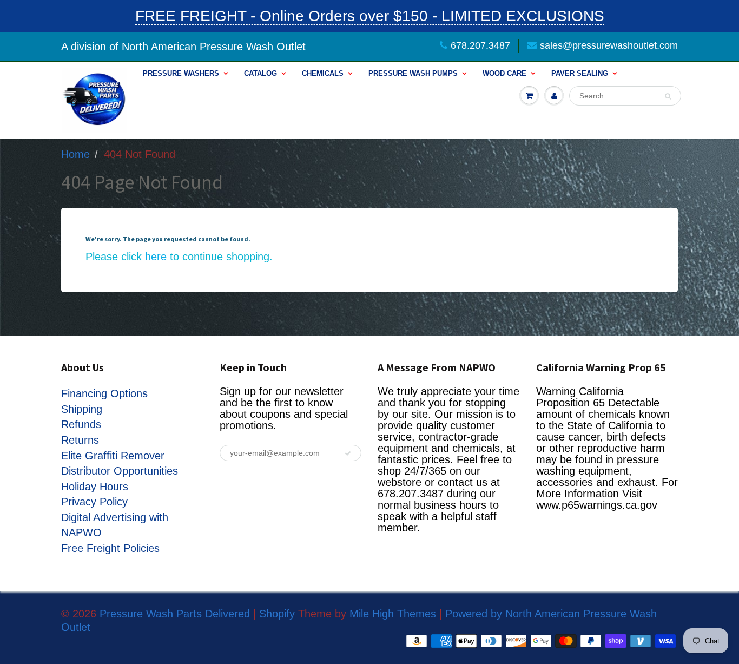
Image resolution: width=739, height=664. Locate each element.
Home (75, 154)
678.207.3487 (480, 45)
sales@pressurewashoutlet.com (609, 45)
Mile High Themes (392, 614)
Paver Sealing (579, 73)
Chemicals (323, 73)
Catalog (260, 73)
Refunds (81, 424)
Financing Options (104, 393)
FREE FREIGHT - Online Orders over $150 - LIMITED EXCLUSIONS (369, 16)
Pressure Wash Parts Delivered (175, 614)
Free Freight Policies (110, 548)
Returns (80, 440)
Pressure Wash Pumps (413, 73)
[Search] (667, 96)
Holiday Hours (94, 486)
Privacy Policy (94, 502)
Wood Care (504, 73)
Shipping (81, 409)
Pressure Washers (181, 73)
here (156, 256)
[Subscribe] (348, 453)
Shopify (277, 614)
